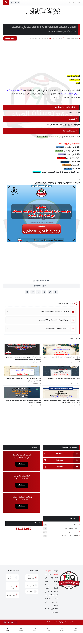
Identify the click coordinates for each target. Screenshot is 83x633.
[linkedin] (8, 622)
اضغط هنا (60, 147)
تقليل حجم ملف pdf (11, 586)
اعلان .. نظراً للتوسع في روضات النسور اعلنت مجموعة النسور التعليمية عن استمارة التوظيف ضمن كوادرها (23, 358)
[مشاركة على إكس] (50, 292)
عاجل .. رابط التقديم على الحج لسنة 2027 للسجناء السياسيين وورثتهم (62, 358)
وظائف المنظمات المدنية (70, 536)
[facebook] (16, 622)
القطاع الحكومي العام (71, 528)
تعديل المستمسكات (10, 595)
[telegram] (12, 622)
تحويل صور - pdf (11, 577)
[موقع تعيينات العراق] (42, 12)
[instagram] (4, 622)
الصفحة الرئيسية (43, 38)
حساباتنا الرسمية (31, 577)
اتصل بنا (29, 591)
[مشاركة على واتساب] (38, 292)
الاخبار (76, 524)
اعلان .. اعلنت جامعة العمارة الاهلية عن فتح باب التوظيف (63, 379)
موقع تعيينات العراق (57, 622)
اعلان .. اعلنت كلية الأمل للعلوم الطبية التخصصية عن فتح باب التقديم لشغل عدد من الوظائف (62, 401)
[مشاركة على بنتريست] (32, 292)
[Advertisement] (41, 57)
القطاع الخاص (73, 532)
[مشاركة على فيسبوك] (55, 292)
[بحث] (6, 2)
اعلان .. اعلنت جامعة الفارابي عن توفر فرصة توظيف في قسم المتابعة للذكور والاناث (23, 401)
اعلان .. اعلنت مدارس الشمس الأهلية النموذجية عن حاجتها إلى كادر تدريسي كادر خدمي (23, 380)
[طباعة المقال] (27, 292)
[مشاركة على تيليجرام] (44, 292)
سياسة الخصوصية (30, 585)
